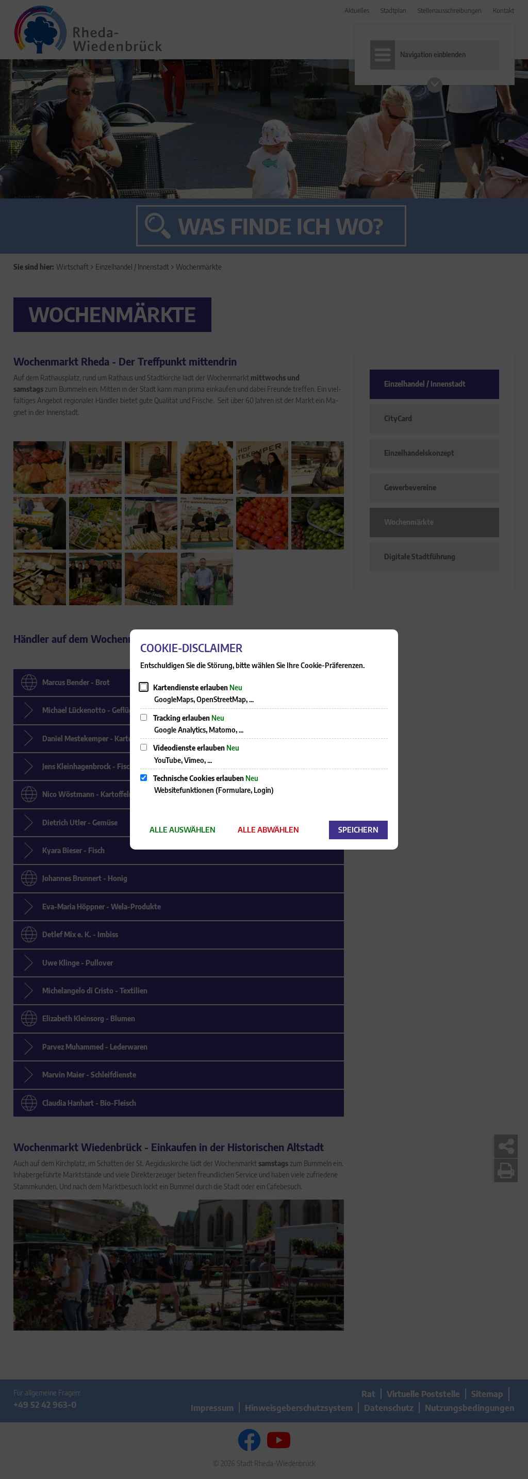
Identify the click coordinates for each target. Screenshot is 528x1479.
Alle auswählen (183, 829)
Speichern (358, 829)
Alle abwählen (268, 829)
